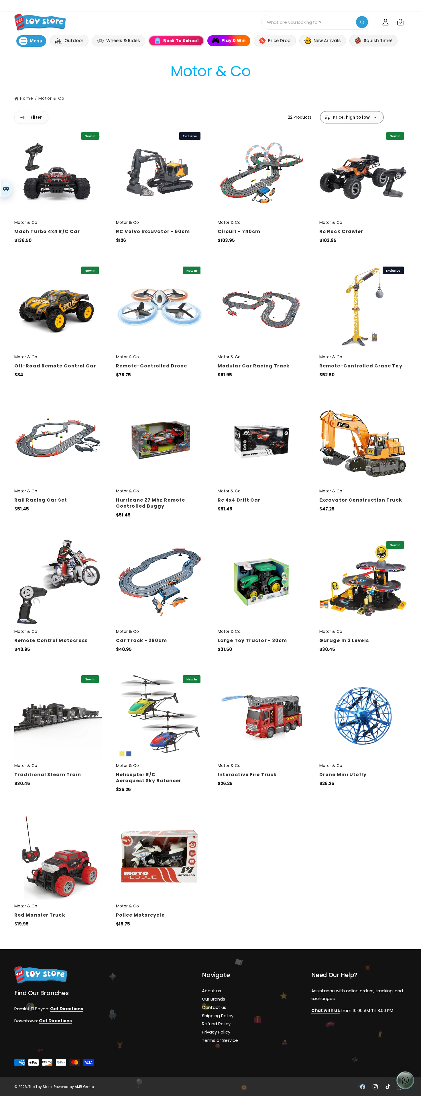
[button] (400, 22)
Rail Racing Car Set (40, 500)
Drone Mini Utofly (343, 775)
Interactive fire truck (247, 775)
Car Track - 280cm (141, 640)
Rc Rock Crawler (341, 231)
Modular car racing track (254, 366)
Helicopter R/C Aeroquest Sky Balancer (148, 778)
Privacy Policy (216, 1032)
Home (26, 98)
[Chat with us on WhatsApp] (405, 1080)
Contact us (214, 1007)
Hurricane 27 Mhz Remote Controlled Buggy (150, 503)
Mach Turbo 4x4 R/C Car (47, 231)
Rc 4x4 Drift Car (239, 500)
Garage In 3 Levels (344, 640)
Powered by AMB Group (74, 1086)
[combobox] (315, 22)
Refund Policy (216, 1024)
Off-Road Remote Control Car (55, 366)
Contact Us (409, 5)
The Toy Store (40, 1086)
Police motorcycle (140, 915)
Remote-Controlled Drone (151, 366)
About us (211, 991)
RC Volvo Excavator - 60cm (153, 231)
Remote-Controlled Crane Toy (360, 366)
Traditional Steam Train (47, 775)
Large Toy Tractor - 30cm (252, 640)
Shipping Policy (217, 1016)
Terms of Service (220, 1040)
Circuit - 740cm (239, 231)
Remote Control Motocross (51, 640)
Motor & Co (51, 98)
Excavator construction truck (360, 500)
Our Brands (213, 999)
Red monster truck (39, 915)
